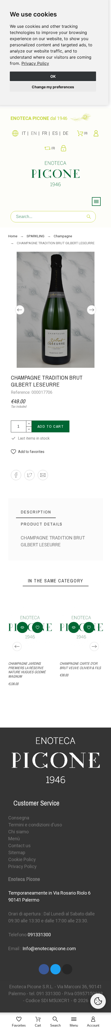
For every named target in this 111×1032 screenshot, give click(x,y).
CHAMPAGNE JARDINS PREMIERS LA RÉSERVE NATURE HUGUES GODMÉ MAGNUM (27, 670)
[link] (35, 63)
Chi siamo (18, 831)
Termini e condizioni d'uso (35, 824)
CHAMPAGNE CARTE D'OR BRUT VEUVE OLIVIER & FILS (80, 665)
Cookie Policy (22, 859)
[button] (27, 451)
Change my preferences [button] (53, 87)
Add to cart (50, 426)
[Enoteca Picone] (55, 174)
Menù (14, 838)
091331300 (39, 934)
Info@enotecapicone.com (49, 948)
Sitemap (16, 852)
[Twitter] (55, 969)
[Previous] (19, 309)
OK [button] (53, 76)
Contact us (19, 845)
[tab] (36, 512)
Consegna (18, 817)
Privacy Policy (35, 63)
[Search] (88, 216)
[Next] (91, 309)
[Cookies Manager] (98, 1001)
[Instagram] (67, 969)
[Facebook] (44, 969)
